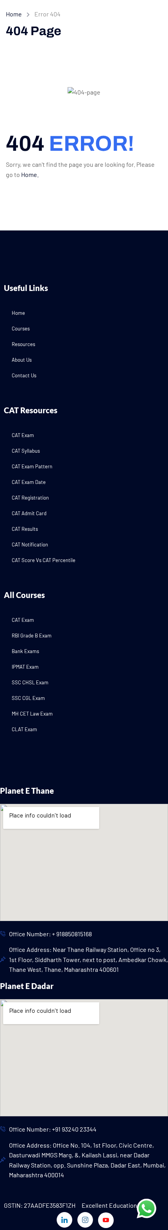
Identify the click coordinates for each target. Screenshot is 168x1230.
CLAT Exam (24, 729)
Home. (30, 174)
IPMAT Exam (25, 667)
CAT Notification (30, 544)
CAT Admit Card (29, 513)
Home (14, 14)
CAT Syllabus (26, 451)
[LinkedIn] (64, 1220)
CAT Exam (23, 435)
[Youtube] (106, 1220)
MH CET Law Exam (32, 714)
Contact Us (24, 375)
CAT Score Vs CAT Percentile (43, 560)
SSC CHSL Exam (30, 682)
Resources (23, 344)
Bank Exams (25, 651)
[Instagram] (85, 1220)
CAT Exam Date (29, 482)
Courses (21, 328)
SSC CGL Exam (28, 698)
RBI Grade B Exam (32, 635)
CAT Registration (30, 497)
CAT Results (25, 529)
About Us (22, 360)
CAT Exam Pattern (32, 466)
